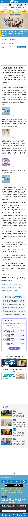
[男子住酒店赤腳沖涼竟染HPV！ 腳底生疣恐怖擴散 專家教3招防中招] (6, 425)
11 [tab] (16, 11)
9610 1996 (10, 280)
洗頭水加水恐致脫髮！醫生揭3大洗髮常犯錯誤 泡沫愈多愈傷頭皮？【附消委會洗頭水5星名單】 (19, 417)
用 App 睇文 (22, 47)
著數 (4, 285)
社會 (9, 492)
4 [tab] (15, 9)
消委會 (9, 285)
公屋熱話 (13, 7)
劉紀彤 (6, 44)
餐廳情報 (14, 492)
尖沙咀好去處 (17, 488)
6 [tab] (18, 9)
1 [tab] (10, 9)
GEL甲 (4, 288)
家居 (14, 411)
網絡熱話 (10, 290)
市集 (8, 488)
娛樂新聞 (18, 7)
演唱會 (4, 5)
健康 (14, 429)
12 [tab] (18, 11)
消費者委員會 (17, 285)
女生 (10, 288)
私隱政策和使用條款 (18, 506)
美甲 (20, 288)
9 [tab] (13, 11)
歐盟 (16, 290)
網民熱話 (3, 499)
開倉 (11, 488)
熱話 (14, 39)
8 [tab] (12, 11)
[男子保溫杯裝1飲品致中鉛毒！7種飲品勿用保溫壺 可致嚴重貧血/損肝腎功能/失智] (6, 435)
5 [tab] (16, 9)
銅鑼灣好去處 (4, 490)
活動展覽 (3, 488)
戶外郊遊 (19, 492)
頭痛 (4, 290)
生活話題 (8, 39)
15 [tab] (16, 12)
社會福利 (3, 494)
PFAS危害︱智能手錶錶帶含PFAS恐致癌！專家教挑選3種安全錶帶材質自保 (19, 444)
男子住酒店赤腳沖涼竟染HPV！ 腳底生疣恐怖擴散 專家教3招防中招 (19, 424)
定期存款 (24, 7)
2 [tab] (12, 9)
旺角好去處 (4, 492)
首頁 (3, 39)
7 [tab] (10, 11)
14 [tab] (14, 12)
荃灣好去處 (20, 490)
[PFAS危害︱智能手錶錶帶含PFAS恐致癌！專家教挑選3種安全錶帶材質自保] (6, 444)
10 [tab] (15, 11)
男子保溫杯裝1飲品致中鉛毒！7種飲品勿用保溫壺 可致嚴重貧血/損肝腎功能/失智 (18, 434)
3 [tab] (13, 9)
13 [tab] (13, 12)
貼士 (15, 288)
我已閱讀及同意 (14, 511)
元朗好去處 (12, 490)
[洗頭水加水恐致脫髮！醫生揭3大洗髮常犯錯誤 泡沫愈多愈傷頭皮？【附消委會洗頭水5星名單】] (6, 416)
